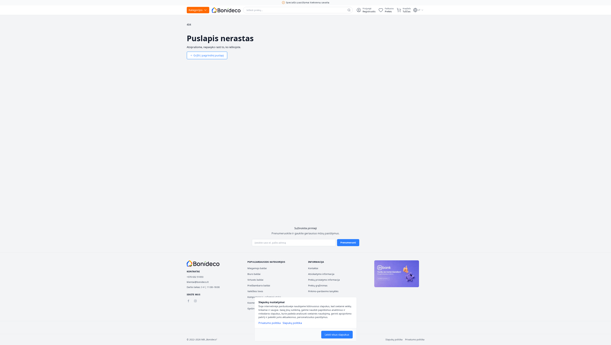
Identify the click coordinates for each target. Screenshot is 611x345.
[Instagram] (195, 301)
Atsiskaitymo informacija (321, 274)
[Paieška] (349, 10)
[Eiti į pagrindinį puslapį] (226, 10)
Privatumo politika (269, 323)
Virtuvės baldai (255, 279)
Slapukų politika (292, 323)
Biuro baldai (254, 274)
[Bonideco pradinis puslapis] (203, 263)
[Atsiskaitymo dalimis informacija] (396, 273)
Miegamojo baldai (257, 268)
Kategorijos (196, 10)
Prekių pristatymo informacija (324, 279)
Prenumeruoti (348, 242)
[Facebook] (188, 301)
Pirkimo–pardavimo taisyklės (323, 291)
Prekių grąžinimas (317, 285)
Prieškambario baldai (258, 285)
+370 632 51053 (195, 276)
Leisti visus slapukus (337, 334)
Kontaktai (313, 268)
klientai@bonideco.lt (198, 282)
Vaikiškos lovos (255, 291)
